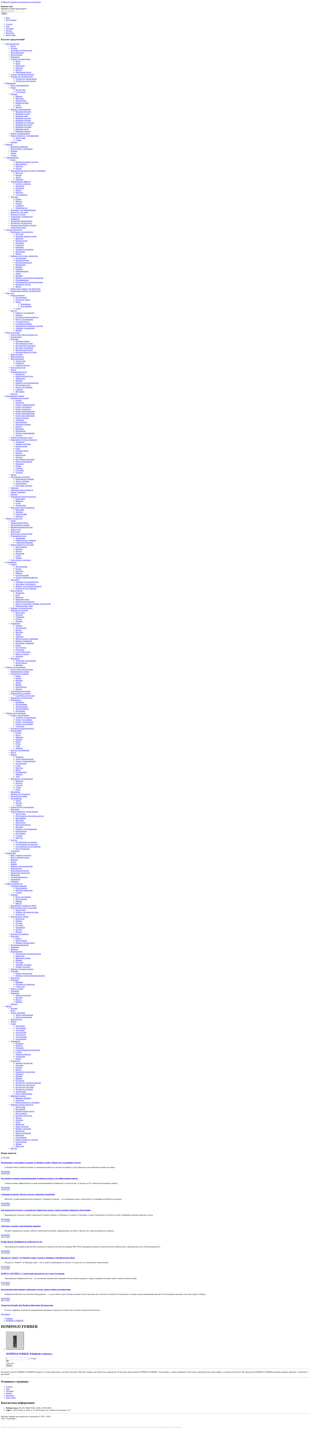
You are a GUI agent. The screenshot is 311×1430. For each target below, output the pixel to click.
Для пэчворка (21, 1037)
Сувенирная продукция (20, 691)
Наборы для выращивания (22, 866)
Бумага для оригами (24, 973)
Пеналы (14, 494)
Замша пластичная (23, 995)
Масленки (20, 820)
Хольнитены (21, 1091)
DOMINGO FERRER (14, 1321)
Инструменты (16, 55)
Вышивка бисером (23, 112)
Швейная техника (18, 1096)
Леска (18, 61)
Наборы (19, 201)
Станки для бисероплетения (22, 74)
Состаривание (21, 195)
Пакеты (19, 689)
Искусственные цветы (20, 857)
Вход (8, 18)
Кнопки (19, 453)
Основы (19, 923)
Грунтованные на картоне (26, 842)
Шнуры (19, 70)
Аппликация (21, 258)
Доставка (9, 28)
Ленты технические (24, 1017)
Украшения (15, 623)
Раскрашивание (22, 280)
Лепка (18, 273)
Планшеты (15, 809)
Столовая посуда (22, 322)
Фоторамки (20, 252)
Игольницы (20, 1109)
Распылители (21, 831)
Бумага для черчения (24, 724)
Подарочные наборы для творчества (26, 291)
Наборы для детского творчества (24, 256)
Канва (13, 88)
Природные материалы (20, 873)
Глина (13, 521)
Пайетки (19, 1046)
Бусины (14, 48)
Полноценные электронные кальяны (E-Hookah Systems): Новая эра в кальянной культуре (41, 1163)
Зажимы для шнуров (24, 1063)
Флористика (11, 853)
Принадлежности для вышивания (25, 136)
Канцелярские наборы (25, 479)
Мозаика (19, 276)
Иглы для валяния (23, 897)
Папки (18, 801)
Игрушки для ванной (24, 348)
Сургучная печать (23, 652)
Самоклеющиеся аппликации (28, 1050)
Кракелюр (20, 188)
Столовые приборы (24, 324)
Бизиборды (20, 374)
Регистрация (11, 20)
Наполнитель (21, 687)
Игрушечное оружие (24, 343)
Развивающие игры (19, 372)
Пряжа (13, 153)
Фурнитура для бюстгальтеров (28, 1083)
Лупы (18, 1122)
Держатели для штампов (26, 661)
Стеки (18, 556)
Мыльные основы (23, 958)
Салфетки (20, 206)
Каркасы (14, 860)
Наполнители (16, 868)
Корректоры (21, 455)
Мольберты (15, 792)
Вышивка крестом (23, 118)
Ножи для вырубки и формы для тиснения (33, 604)
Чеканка (14, 1004)
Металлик (20, 98)
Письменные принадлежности (23, 497)
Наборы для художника (20, 794)
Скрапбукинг (11, 562)
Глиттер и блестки (23, 184)
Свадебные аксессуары (25, 696)
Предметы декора (23, 300)
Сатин (18, 105)
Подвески (20, 1048)
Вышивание (11, 83)
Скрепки (19, 468)
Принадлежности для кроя (27, 1140)
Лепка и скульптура (14, 518)
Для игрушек (21, 1032)
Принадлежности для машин (27, 1102)
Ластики (19, 457)
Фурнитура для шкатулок (21, 223)
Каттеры (19, 549)
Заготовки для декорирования (23, 210)
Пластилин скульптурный (21, 534)
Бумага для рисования (20, 715)
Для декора (20, 1030)
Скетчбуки (20, 726)
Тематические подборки (21, 693)
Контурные (20, 612)
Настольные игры (18, 367)
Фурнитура (20, 914)
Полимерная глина (18, 536)
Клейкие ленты (22, 451)
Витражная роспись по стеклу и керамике (28, 171)
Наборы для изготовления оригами (30, 976)
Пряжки (19, 1078)
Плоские (19, 621)
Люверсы (19, 637)
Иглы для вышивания (20, 85)
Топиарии (15, 991)
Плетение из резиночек (25, 984)
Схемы (18, 140)
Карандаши (20, 499)
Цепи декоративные (24, 1094)
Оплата (9, 31)
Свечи (18, 308)
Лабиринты (20, 378)
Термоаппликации (23, 1054)
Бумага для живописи (25, 722)
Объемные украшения (25, 643)
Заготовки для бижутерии (21, 50)
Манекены (20, 1124)
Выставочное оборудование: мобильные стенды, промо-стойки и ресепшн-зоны (36, 1289)
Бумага (18, 199)
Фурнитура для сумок (25, 1087)
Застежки (19, 1065)
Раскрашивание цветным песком (29, 282)
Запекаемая (20, 538)
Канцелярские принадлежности (24, 440)
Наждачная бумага (23, 825)
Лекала (18, 1118)
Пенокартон (21, 431)
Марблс (14, 864)
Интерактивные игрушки (26, 352)
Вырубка (19, 632)
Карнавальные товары (20, 672)
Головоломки (16, 337)
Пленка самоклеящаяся (25, 433)
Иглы (13, 1011)
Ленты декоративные (24, 1015)
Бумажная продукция (19, 398)
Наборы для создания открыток (29, 586)
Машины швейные (23, 1098)
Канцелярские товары (15, 396)
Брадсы (19, 630)
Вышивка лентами (23, 120)
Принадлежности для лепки (22, 545)
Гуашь (18, 766)
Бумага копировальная (25, 411)
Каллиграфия (16, 731)
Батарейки (20, 702)
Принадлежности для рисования (24, 812)
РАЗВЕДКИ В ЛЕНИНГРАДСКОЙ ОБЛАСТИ (21, 1242)
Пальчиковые (21, 772)
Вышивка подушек (23, 127)
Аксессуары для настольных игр (24, 335)
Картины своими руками (26, 236)
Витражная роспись (24, 263)
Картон (19, 427)
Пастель (19, 783)
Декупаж (14, 197)
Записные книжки (23, 424)
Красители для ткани (19, 212)
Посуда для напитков (24, 319)
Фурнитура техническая (26, 81)
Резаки (18, 466)
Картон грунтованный (20, 750)
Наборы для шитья (23, 1129)
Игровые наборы (23, 341)
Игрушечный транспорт (26, 346)
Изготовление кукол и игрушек (24, 908)
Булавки (14, 1008)
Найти (4, 13)
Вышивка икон (22, 116)
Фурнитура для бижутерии (22, 77)
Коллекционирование (20, 945)
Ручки (18, 503)
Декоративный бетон (19, 523)
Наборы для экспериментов (27, 383)
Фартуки (19, 838)
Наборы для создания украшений (29, 278)
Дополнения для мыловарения (28, 954)
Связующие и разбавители (22, 217)
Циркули (19, 516)
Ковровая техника (23, 131)
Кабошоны (15, 57)
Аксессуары (21, 138)
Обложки (14, 488)
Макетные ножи (22, 599)
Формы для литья (23, 967)
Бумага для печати (23, 409)
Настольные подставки (20, 477)
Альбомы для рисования (26, 717)
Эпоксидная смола (18, 228)
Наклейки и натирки (19, 610)
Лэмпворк (15, 947)
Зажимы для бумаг (23, 444)
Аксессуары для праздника (22, 669)
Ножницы (20, 464)
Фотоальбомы (21, 704)
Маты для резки (22, 1126)
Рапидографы (21, 514)
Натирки (19, 615)
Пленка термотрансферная (27, 577)
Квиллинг (15, 936)
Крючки (14, 151)
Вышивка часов (22, 129)
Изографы (20, 510)
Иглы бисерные (17, 53)
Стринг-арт (20, 986)
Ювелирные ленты (23, 72)
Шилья (18, 1144)
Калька (18, 569)
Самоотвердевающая (24, 542)
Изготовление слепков (20, 525)
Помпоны (20, 247)
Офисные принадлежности (22, 490)
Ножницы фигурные (24, 606)
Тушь (18, 746)
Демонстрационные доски (22, 437)
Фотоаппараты (22, 707)
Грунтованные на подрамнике (28, 847)
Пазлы (13, 370)
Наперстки (20, 1131)
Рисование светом (23, 284)
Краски (19, 168)
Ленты (18, 177)
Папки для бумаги (18, 492)
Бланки (19, 400)
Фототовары (16, 700)
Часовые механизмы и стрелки (23, 225)
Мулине (14, 94)
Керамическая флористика (22, 527)
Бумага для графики (24, 720)
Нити (18, 63)
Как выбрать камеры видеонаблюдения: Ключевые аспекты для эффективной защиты (39, 1178)
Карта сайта (11, 35)
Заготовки (15, 580)
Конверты (20, 429)
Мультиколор (21, 101)
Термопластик (21, 208)
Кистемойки (21, 818)
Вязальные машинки (19, 147)
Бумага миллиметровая (25, 416)
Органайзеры (21, 483)
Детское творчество (14, 230)
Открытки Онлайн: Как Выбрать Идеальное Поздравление (27, 1305)
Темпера (19, 774)
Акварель (19, 757)
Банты (18, 676)
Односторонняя (22, 575)
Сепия (18, 787)
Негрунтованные (23, 849)
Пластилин (15, 532)
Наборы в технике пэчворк (22, 969)
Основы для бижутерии (20, 59)
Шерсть (19, 107)
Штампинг (15, 658)
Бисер (13, 46)
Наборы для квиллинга (25, 943)
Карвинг (19, 315)
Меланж (19, 96)
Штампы (19, 665)
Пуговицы (20, 650)
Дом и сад (10, 293)
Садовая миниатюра (19, 877)
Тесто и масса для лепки (21, 560)
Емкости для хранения (25, 313)
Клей (18, 448)
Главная (9, 24)
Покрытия (20, 553)
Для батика (20, 1026)
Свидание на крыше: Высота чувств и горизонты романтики (28, 1194)
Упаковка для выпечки (25, 328)
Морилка (19, 193)
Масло (18, 770)
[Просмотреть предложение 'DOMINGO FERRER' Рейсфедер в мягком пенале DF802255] (15, 1349)
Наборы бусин (21, 241)
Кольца (19, 1070)
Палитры (19, 827)
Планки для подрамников (26, 829)
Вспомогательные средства (27, 162)
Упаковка (14, 882)
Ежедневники (21, 422)
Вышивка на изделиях (25, 123)
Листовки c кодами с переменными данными (21, 1226)
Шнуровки (20, 392)
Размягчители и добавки (26, 540)
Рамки (18, 302)
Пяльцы (14, 142)
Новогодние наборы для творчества (25, 289)
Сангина (19, 785)
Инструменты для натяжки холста (30, 816)
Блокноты (20, 402)
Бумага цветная (22, 418)
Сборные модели (23, 365)
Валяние (14, 895)
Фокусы (14, 394)
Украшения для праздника (21, 698)
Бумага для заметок (24, 407)
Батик (13, 160)
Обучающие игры (23, 385)
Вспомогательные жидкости (22, 728)
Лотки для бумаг (22, 481)
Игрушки (14, 339)
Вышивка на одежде (24, 125)
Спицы (14, 155)
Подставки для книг (24, 486)
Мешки (19, 685)
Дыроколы (20, 442)
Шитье (18, 287)
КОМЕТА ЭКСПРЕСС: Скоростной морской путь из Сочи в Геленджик (33, 1274)
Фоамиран (15, 993)
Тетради (19, 435)
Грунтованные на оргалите (27, 844)
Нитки (13, 1021)
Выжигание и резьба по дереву (23, 906)
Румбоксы (20, 363)
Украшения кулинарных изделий (29, 326)
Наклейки (20, 243)
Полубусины (21, 647)
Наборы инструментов (25, 602)
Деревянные (25, 304)
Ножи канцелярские (24, 462)
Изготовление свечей (19, 917)
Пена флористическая (20, 871)
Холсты (14, 840)
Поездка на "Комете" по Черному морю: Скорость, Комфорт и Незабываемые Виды (38, 1258)
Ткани (13, 1024)
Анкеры (19, 626)
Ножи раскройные (23, 1133)
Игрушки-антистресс (24, 350)
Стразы (19, 892)
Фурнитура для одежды (25, 1085)
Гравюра (19, 269)
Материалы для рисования (22, 779)
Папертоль (15, 978)
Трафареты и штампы (24, 249)
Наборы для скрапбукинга (21, 608)
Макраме (19, 982)
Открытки (20, 245)
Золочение (20, 186)
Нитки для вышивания (20, 133)
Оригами (14, 971)
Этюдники (15, 851)
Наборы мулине (22, 103)
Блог (8, 26)
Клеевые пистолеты (24, 1116)
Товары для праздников (15, 667)
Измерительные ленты (25, 1111)
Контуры (19, 166)
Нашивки (19, 1043)
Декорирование (12, 158)
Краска (18, 190)
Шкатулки (20, 1146)
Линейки (19, 512)
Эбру (18, 777)
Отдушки (19, 925)
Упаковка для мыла (23, 965)
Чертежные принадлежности (23, 507)
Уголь (18, 790)
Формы (19, 330)
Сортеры (19, 389)
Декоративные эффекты (20, 182)
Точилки (19, 472)
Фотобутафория (22, 709)
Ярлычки (19, 656)
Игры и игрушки (13, 332)
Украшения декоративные (21, 221)
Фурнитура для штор (24, 1089)
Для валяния (21, 1028)
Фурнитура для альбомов (26, 588)
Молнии (19, 1076)
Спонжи (19, 836)
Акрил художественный (25, 761)
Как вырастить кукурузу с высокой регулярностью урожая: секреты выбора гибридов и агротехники (46, 1210)
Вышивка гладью (23, 114)
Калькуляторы (21, 446)
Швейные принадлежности (22, 1105)
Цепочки (19, 68)
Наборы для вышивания (21, 109)
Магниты (19, 238)
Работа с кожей (17, 989)
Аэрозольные (21, 763)
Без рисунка (21, 90)
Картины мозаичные (24, 890)
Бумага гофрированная (25, 405)
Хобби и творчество (14, 884)
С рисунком (20, 92)
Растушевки (21, 833)
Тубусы (19, 805)
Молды (19, 551)
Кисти (18, 735)
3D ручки (19, 234)
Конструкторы (17, 354)
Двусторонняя (21, 567)
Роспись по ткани (18, 214)
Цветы (18, 1059)
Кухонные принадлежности (27, 317)
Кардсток (19, 571)
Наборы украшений (24, 641)
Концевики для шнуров (25, 1072)
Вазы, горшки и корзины (21, 855)
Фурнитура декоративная (26, 79)
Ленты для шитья (18, 1013)
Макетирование (17, 357)
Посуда (14, 311)
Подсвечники (21, 297)
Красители (20, 919)
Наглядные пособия (19, 796)
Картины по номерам (19, 934)
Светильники (21, 1142)
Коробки (19, 680)
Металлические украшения (27, 639)
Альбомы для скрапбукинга (27, 582)
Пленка (19, 203)
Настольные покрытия (25, 459)
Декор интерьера (18, 295)
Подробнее (5, 1171)
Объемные (20, 617)
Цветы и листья (22, 654)
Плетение (15, 980)
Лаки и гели (16, 529)
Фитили (19, 930)
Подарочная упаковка (20, 674)
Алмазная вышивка (19, 886)
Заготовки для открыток (26, 584)
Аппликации (21, 628)
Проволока (20, 66)
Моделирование (17, 359)
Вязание (9, 144)
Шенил (19, 254)
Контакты (10, 33)
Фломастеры (21, 505)
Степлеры (20, 470)
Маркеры (19, 179)
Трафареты (15, 219)
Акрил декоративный (24, 759)
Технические (21, 1039)
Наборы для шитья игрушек (27, 912)
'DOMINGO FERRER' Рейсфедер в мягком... (29, 1353)
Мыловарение (16, 951)
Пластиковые (25, 306)
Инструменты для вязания (21, 149)
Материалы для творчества (22, 232)
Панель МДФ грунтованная (22, 807)
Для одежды (21, 1035)
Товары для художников (16, 713)
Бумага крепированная (25, 413)
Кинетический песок (24, 376)
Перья (18, 645)
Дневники (20, 420)
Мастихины (20, 822)
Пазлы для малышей (24, 387)
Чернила (19, 748)
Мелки (13, 475)
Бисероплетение (12, 44)
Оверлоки (20, 1100)
